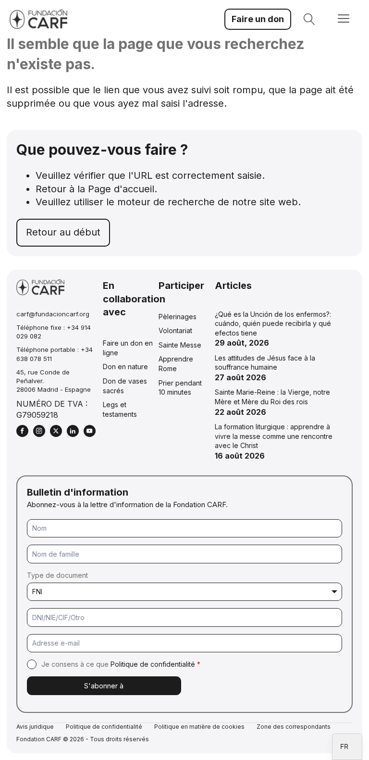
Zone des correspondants (294, 726)
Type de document (57, 575)
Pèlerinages (178, 316)
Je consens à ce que (120, 664)
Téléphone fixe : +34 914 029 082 (53, 332)
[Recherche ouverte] (309, 19)
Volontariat (175, 330)
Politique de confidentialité (153, 664)
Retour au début (63, 232)
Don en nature (125, 366)
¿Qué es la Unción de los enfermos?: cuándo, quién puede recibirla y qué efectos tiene (273, 323)
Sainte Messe (180, 345)
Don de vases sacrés (125, 386)
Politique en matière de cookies (199, 726)
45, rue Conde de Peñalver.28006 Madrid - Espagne (53, 380)
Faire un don (258, 19)
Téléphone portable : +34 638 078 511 (54, 354)
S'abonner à (103, 686)
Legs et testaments (120, 409)
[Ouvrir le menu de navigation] (343, 19)
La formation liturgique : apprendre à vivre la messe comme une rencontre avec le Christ (273, 436)
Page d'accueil (121, 189)
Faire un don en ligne (128, 348)
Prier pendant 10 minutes (180, 388)
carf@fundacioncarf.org (52, 314)
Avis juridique (35, 726)
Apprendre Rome (176, 364)
